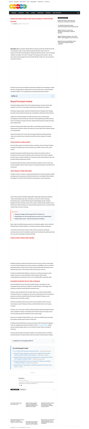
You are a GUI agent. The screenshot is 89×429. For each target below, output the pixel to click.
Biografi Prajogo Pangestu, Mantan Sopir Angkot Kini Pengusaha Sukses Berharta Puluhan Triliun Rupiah (32, 404)
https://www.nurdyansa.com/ (23, 380)
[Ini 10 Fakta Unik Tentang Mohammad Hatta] (17, 397)
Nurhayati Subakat (43, 325)
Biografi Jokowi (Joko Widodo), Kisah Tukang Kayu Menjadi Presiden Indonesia (67, 42)
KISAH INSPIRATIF (57, 12)
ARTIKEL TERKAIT (15, 389)
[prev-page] (52, 389)
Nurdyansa (15, 23)
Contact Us (47, 1)
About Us (11, 1)
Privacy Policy (23, 1)
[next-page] (54, 389)
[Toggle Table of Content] (52, 96)
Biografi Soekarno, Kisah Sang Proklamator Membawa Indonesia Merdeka (66, 31)
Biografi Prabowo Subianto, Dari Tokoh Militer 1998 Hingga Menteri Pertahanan (68, 37)
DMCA (28, 1)
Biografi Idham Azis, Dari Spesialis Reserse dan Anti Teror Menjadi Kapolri (33, 216)
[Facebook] (19, 385)
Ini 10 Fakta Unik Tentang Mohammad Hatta (26, 351)
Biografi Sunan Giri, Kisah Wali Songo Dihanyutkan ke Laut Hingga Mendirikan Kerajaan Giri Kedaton (47, 421)
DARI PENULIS (22, 389)
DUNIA (27, 12)
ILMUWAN (48, 12)
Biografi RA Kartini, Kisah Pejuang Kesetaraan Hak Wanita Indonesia (66, 21)
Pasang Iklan (40, 1)
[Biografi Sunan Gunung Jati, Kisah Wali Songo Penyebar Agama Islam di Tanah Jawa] (33, 414)
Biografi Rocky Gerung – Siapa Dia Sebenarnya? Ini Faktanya (29, 218)
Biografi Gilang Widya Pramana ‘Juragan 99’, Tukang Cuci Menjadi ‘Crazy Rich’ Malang (17, 421)
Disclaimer (16, 1)
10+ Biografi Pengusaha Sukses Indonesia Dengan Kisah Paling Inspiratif (68, 26)
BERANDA (14, 12)
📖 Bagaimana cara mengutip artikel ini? (22, 340)
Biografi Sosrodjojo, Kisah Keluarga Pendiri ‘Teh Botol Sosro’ (30, 214)
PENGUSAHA (40, 12)
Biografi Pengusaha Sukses (19, 15)
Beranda (11, 15)
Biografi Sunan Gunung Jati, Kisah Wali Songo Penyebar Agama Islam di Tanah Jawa (32, 423)
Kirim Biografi (33, 1)
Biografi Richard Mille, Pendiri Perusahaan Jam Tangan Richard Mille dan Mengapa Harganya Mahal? (47, 404)
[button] (77, 12)
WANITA (33, 12)
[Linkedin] (21, 385)
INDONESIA (21, 12)
